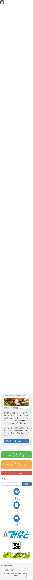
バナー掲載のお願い (7, 570)
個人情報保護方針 (7, 565)
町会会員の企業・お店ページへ (16, 441)
